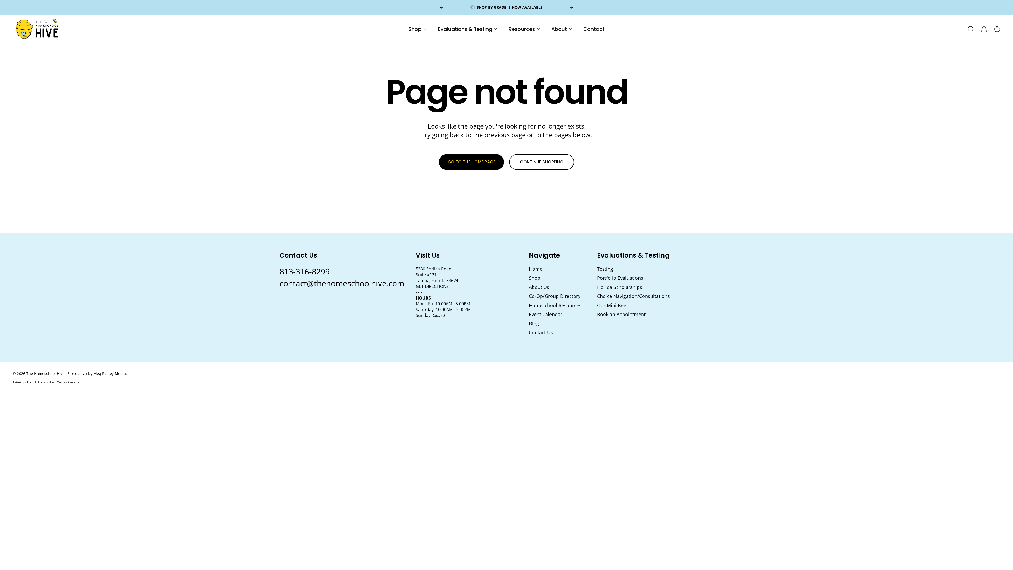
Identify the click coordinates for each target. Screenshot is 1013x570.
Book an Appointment (621, 314)
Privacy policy (44, 382)
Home (535, 269)
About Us (539, 287)
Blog (534, 324)
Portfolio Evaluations (620, 278)
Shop (534, 278)
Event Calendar (545, 314)
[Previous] (441, 7)
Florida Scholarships (619, 287)
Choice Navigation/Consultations (633, 296)
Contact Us (541, 333)
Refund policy (22, 382)
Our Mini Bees (613, 305)
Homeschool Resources (555, 305)
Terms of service (68, 382)
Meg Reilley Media (109, 373)
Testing (605, 269)
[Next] (571, 7)
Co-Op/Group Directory (554, 296)
